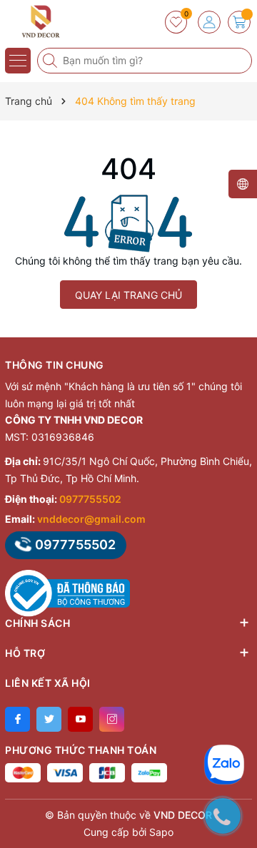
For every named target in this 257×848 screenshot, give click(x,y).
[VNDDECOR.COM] (53, 21)
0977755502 (90, 499)
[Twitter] (48, 719)
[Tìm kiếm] (51, 60)
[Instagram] (111, 719)
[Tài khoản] (209, 22)
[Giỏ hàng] (239, 22)
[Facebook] (17, 719)
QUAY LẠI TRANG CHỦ (128, 295)
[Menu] (18, 60)
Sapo (161, 832)
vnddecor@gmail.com (91, 519)
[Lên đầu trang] (235, 721)
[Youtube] (80, 719)
